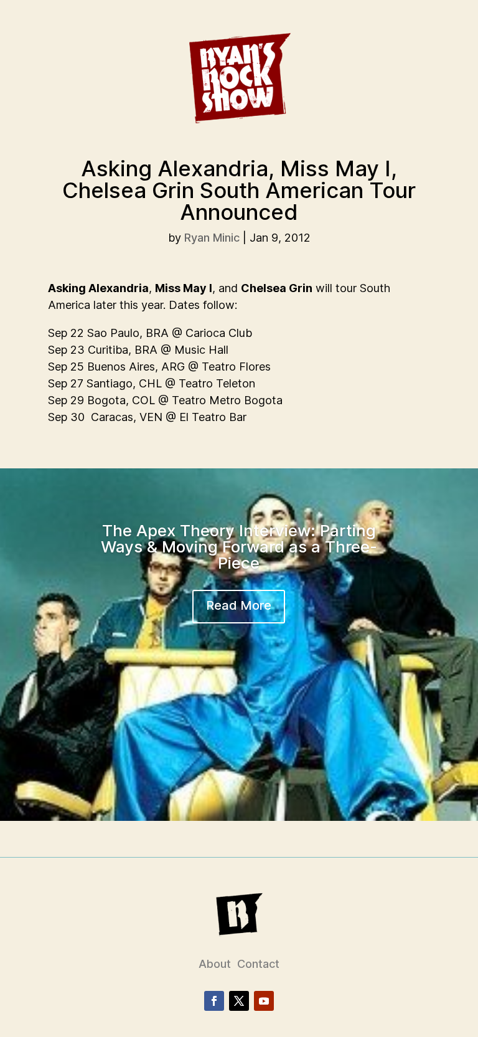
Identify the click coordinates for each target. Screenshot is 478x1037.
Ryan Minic (212, 237)
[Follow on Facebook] (214, 1001)
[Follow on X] (239, 1001)
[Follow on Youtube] (264, 1001)
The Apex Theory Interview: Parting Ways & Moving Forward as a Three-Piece (239, 546)
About (215, 963)
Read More (238, 605)
